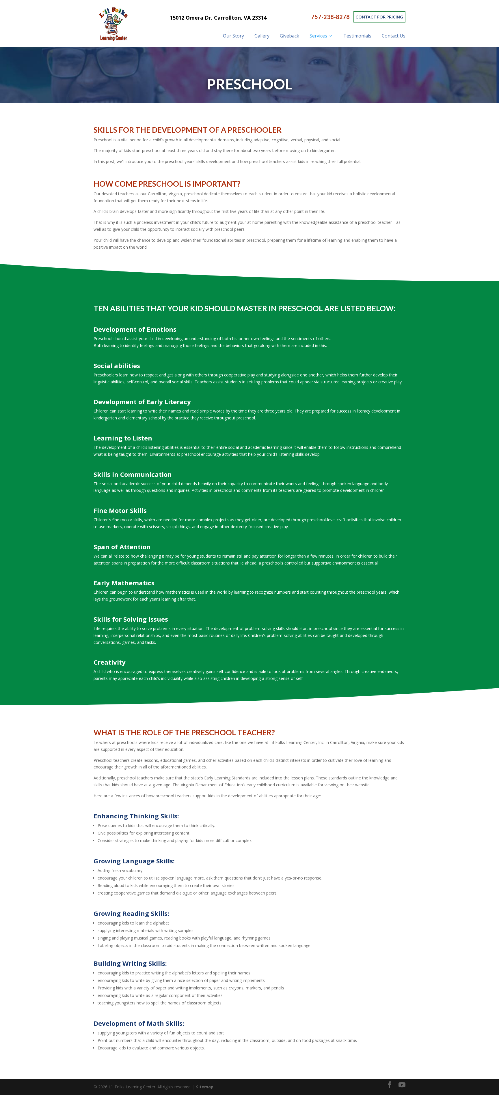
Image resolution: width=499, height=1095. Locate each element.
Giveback (289, 36)
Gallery (261, 36)
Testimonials (357, 36)
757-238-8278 (330, 17)
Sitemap (204, 1087)
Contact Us (393, 36)
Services (318, 36)
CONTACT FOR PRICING (379, 16)
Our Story (233, 36)
